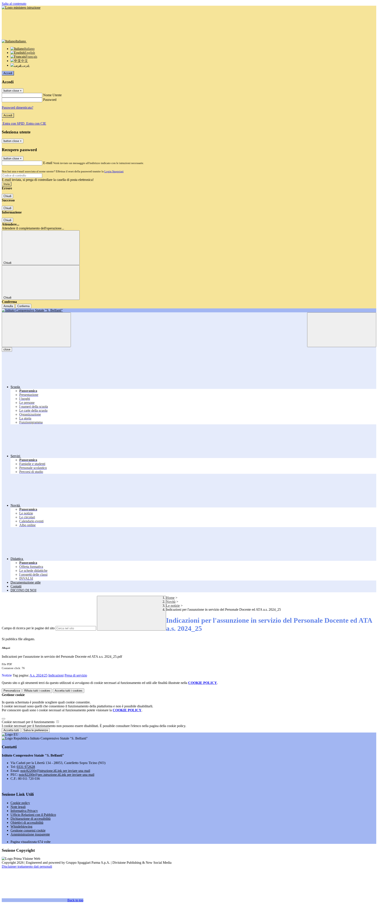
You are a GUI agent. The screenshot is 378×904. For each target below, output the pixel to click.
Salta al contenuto (14, 3)
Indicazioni (56, 675)
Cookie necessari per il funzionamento (28, 722)
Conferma (23, 306)
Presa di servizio (76, 675)
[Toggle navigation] (36, 329)
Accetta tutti (68, 690)
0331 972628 (26, 767)
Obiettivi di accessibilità (26, 822)
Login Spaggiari (114, 171)
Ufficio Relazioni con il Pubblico (33, 815)
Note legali (18, 807)
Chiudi (7, 196)
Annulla (8, 306)
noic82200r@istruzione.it (55, 771)
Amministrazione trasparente (30, 834)
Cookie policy (20, 803)
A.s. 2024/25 (38, 675)
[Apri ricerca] (341, 329)
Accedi (8, 73)
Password (49, 99)
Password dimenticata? (17, 107)
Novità (170, 601)
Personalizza (12, 690)
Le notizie (173, 605)
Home (170, 598)
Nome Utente (52, 95)
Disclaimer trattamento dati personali (27, 866)
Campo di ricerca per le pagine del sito (28, 628)
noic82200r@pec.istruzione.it (56, 774)
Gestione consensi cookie (28, 830)
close (7, 349)
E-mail (47, 163)
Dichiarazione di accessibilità (30, 818)
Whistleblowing (21, 826)
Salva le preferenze (35, 730)
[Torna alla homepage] (189, 310)
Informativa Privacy (24, 811)
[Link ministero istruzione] (21, 7)
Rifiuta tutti (37, 690)
